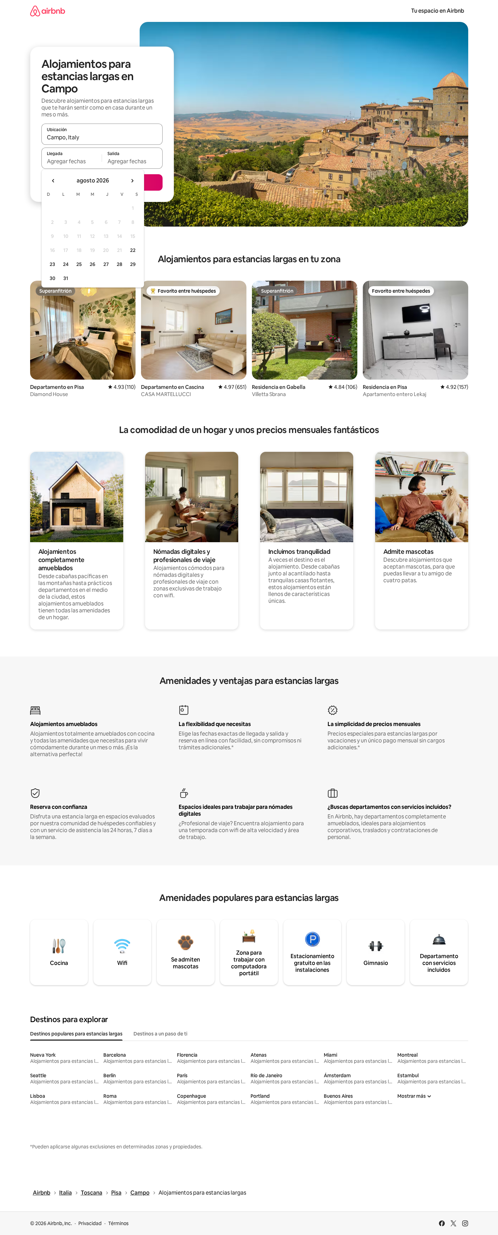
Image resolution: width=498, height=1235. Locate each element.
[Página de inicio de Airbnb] (47, 11)
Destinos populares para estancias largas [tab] (76, 1034)
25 (79, 264)
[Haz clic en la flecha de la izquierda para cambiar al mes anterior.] (53, 181)
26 (92, 264)
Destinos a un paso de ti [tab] (160, 1034)
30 (52, 278)
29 (133, 264)
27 (106, 264)
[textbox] (72, 161)
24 (65, 264)
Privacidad (90, 1223)
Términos (118, 1223)
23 (52, 264)
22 (133, 250)
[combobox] (102, 137)
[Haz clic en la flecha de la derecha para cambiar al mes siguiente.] (132, 181)
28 (119, 264)
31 (65, 278)
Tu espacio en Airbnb (437, 10)
